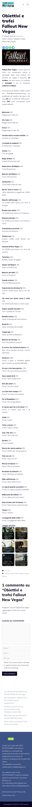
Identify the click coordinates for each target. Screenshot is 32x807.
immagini (8, 83)
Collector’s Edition (9, 86)
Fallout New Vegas (17, 573)
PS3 (8, 101)
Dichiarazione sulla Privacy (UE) (13, 792)
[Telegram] (13, 47)
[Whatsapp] (10, 47)
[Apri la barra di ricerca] (23, 4)
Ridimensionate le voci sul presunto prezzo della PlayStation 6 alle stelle (13, 709)
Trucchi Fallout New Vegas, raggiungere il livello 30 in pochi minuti (15, 610)
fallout (10, 39)
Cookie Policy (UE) (8, 795)
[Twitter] (6, 47)
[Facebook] (3, 47)
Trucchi (7, 571)
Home (4, 39)
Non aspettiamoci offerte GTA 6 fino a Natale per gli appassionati (15, 700)
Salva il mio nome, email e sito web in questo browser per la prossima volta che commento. (16, 665)
